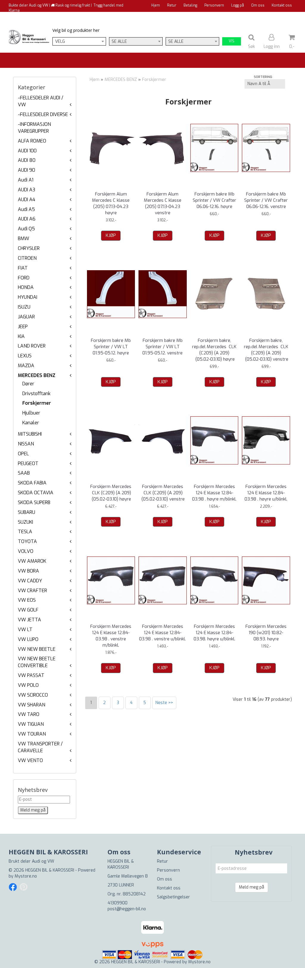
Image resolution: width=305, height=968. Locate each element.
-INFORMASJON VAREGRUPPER (34, 127)
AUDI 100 (27, 151)
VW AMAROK (32, 561)
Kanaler (30, 423)
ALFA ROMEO (32, 141)
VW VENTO (30, 760)
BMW (23, 238)
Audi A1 (25, 180)
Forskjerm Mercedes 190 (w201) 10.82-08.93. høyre (266, 632)
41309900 (117, 903)
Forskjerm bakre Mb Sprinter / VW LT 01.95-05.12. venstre (162, 346)
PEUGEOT (28, 463)
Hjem (155, 5)
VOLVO (25, 551)
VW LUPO (28, 639)
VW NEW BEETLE (36, 649)
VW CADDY (30, 581)
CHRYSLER (29, 248)
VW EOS (27, 600)
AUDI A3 (26, 190)
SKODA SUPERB (34, 502)
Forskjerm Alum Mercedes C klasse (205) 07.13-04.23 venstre (162, 203)
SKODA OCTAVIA (35, 493)
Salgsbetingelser (173, 897)
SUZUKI (25, 522)
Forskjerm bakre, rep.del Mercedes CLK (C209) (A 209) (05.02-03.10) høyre (214, 349)
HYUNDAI (27, 297)
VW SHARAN (31, 705)
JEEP (23, 326)
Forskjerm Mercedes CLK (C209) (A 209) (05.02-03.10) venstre (162, 493)
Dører (28, 384)
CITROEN (27, 258)
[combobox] (79, 41)
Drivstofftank (36, 393)
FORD (23, 278)
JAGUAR (26, 317)
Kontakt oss (282, 5)
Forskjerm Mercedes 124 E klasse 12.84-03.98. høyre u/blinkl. (214, 632)
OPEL (23, 454)
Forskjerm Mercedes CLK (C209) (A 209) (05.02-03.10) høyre (110, 493)
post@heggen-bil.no (127, 909)
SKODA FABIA (32, 483)
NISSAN (26, 444)
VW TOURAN (32, 734)
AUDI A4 (26, 199)
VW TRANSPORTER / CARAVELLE (40, 747)
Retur (171, 5)
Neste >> (164, 703)
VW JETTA (29, 620)
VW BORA (28, 571)
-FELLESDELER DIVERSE (43, 114)
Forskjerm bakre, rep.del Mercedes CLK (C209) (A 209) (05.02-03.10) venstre (266, 349)
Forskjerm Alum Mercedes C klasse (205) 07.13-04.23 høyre (111, 203)
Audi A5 (26, 209)
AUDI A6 (26, 219)
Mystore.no (26, 876)
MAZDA (26, 365)
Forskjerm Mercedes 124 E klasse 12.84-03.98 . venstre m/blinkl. (110, 635)
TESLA (25, 531)
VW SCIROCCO (33, 695)
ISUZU (24, 307)
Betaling (190, 5)
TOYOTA (27, 541)
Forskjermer (36, 403)
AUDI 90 (26, 170)
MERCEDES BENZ (36, 375)
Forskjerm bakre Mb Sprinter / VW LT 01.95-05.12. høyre (111, 346)
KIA (21, 336)
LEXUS (25, 356)
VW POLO (28, 685)
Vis (231, 41)
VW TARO (28, 714)
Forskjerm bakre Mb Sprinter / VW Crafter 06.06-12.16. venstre (266, 200)
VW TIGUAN (31, 724)
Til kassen (283, 16)
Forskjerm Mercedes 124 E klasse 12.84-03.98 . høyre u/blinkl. (266, 493)
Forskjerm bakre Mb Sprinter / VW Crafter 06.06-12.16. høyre (214, 200)
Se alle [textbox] (119, 41)
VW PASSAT (31, 675)
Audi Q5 (26, 229)
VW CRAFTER (32, 590)
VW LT (25, 629)
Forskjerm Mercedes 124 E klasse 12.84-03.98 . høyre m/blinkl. (214, 493)
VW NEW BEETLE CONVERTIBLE (36, 662)
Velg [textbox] (60, 41)
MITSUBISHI (30, 434)
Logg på (237, 5)
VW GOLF (28, 610)
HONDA (26, 287)
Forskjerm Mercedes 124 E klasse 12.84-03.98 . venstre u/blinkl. (162, 632)
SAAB (24, 473)
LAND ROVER (32, 346)
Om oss (257, 5)
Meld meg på (251, 887)
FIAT (23, 268)
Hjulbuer (31, 413)
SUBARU (26, 512)
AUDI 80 (26, 160)
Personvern (214, 5)
